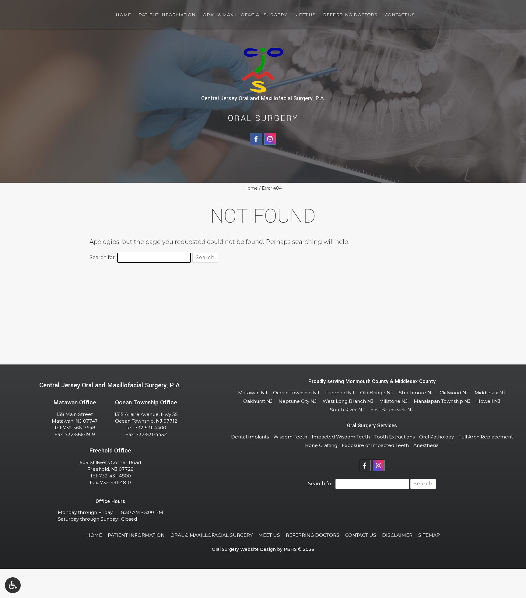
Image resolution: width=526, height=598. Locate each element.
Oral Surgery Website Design (244, 549)
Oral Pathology (436, 437)
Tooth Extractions (394, 437)
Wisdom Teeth (290, 437)
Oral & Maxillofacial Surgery (245, 14)
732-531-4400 (150, 428)
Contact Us (400, 14)
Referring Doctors (350, 14)
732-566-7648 (79, 428)
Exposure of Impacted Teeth (375, 445)
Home (123, 14)
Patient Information (167, 14)
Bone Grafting (321, 445)
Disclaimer (397, 535)
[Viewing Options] (13, 585)
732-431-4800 (115, 476)
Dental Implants (250, 437)
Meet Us (305, 14)
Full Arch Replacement (485, 437)
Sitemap (429, 535)
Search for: (102, 257)
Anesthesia (426, 445)
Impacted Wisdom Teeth (341, 437)
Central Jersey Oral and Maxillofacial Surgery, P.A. (263, 98)
